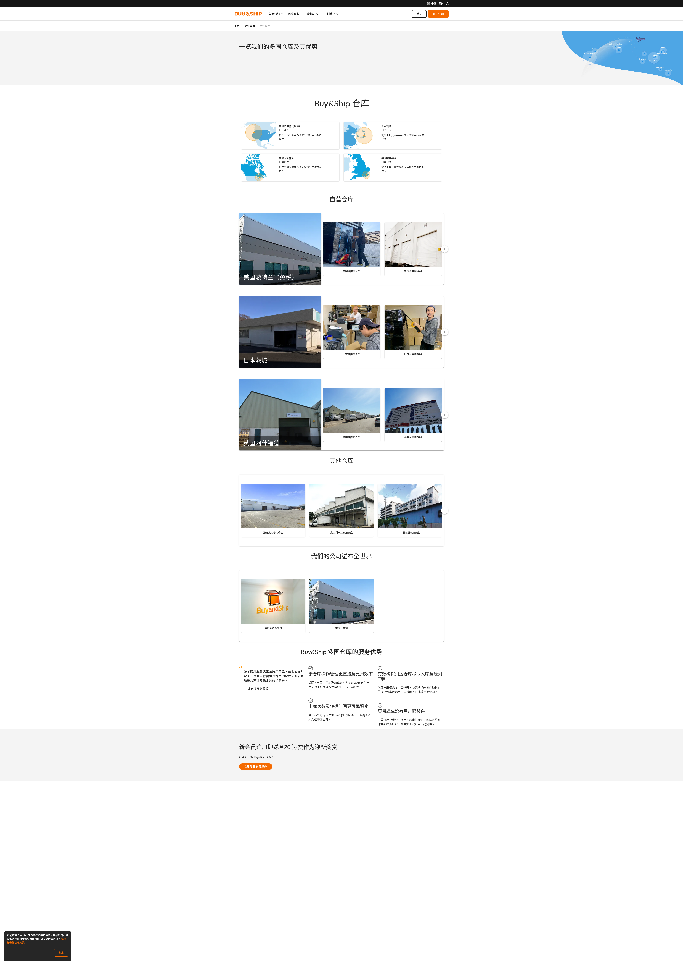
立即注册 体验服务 (255, 766)
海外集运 (250, 26)
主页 (237, 26)
